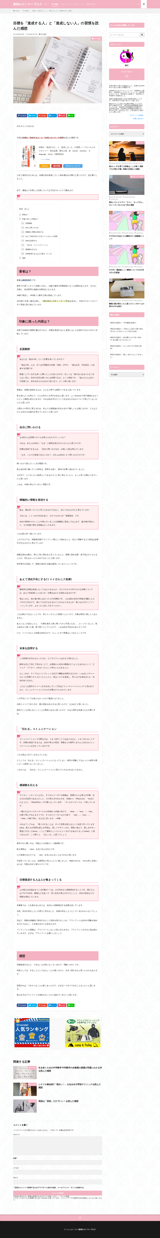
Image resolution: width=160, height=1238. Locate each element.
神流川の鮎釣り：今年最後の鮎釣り (123, 323)
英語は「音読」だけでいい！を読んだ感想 (58, 1101)
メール (16, 1168)
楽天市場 (56, 166)
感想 (22, 258)
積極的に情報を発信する (32, 232)
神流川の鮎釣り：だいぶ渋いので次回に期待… (125, 347)
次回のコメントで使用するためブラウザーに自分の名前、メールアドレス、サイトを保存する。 (50, 1187)
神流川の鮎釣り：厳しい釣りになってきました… (126, 355)
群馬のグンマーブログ (27, 4)
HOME (17, 11)
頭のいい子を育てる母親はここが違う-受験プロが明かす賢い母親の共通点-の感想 (126, 167)
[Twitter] (32, 115)
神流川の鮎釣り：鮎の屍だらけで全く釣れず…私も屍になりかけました (125, 338)
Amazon (44, 166)
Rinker (48, 159)
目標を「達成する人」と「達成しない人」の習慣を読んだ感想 (52, 11)
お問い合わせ (91, 4)
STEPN (141, 212)
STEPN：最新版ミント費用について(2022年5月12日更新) (126, 271)
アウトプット (139, 280)
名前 (15, 1158)
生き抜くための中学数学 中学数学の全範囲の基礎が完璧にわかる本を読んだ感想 (70, 1069)
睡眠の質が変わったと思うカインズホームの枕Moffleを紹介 (126, 305)
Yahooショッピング (72, 166)
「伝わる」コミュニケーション (35, 245)
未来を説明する (29, 241)
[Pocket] (62, 115)
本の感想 (55, 4)
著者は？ (24, 215)
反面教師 (27, 223)
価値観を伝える (29, 249)
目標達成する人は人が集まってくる (37, 254)
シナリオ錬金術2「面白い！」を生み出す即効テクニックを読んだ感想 (69, 1086)
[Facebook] (22, 115)
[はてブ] (52, 115)
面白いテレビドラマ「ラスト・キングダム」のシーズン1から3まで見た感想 (126, 203)
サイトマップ (66, 4)
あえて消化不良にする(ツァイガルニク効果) (40, 236)
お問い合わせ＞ (138, 119)
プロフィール (78, 4)
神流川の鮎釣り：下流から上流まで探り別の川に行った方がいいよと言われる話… (126, 330)
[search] (142, 34)
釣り (46, 4)
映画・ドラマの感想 (138, 176)
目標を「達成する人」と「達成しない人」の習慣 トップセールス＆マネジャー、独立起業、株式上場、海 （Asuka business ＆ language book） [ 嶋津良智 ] (67, 150)
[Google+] (43, 115)
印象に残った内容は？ (29, 219)
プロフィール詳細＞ (137, 115)
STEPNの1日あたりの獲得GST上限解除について (126, 237)
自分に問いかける (30, 228)
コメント (16, 1134)
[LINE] (70, 115)
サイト (15, 1177)
